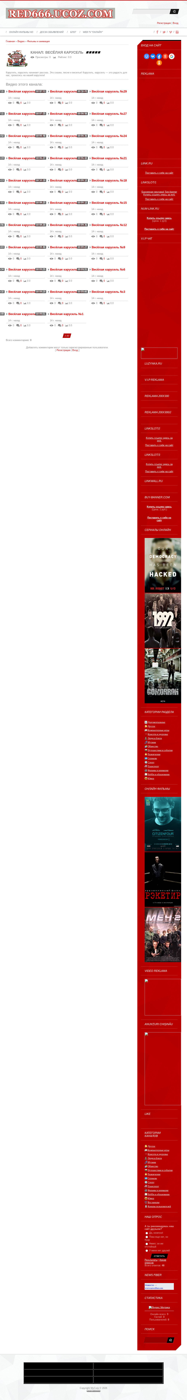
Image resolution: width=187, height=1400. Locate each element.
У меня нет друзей (159, 1250)
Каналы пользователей (159, 1206)
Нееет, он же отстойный (154, 1245)
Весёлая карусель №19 (67, 180)
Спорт (151, 762)
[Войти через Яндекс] (165, 56)
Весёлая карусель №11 (25, 247)
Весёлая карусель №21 (109, 158)
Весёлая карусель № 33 (26, 91)
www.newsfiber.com (154, 1288)
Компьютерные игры (158, 730)
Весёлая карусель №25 (67, 136)
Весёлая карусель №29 (109, 91)
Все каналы (153, 1202)
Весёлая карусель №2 (25, 314)
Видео (21, 41)
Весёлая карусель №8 (25, 269)
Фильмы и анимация (38, 41)
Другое (151, 726)
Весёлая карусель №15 (109, 203)
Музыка (152, 742)
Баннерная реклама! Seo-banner (159, 191)
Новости (149, 1285)
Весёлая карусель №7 (66, 269)
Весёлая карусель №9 (108, 247)
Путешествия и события (160, 750)
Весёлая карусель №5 (25, 292)
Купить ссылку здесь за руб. (159, 194)
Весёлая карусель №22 (67, 158)
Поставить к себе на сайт (159, 172)
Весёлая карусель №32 (25, 113)
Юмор (151, 778)
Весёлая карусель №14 (25, 225)
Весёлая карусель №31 (67, 113)
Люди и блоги (155, 738)
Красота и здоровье (158, 734)
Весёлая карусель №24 (109, 136)
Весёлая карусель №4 (66, 292)
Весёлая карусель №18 (109, 180)
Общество (153, 746)
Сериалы (152, 758)
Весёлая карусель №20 (25, 180)
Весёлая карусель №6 (108, 269)
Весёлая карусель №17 (25, 203)
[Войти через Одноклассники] (159, 62)
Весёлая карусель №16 (67, 203)
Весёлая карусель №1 (66, 314)
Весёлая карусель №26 (25, 136)
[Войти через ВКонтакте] (153, 56)
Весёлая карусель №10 (67, 247)
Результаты (151, 1260)
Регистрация (164, 23)
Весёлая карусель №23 (25, 158)
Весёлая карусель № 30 (68, 91)
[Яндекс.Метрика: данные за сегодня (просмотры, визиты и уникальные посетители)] (159, 1307)
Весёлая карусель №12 (109, 225)
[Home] (60, 14)
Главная (10, 41)
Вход (175, 23)
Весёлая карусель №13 (67, 225)
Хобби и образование (159, 774)
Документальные (156, 722)
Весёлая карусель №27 (109, 113)
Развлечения (154, 754)
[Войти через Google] (172, 56)
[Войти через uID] (146, 56)
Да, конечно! (156, 1232)
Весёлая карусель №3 (108, 292)
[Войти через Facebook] (159, 56)
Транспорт (153, 766)
